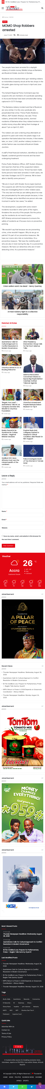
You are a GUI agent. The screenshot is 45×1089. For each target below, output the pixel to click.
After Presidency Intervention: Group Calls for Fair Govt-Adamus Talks (32, 345)
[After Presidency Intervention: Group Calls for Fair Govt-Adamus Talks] (33, 334)
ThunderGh (38, 1073)
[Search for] (42, 8)
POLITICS (18, 1077)
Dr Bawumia (6, 1003)
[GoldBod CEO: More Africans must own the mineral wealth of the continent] (12, 450)
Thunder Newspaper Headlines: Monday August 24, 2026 (23, 986)
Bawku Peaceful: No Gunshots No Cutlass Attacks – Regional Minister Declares (10, 433)
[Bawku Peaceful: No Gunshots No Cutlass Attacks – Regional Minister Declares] (12, 422)
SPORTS (26, 1081)
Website (4, 528)
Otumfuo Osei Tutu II (27, 1010)
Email (4, 519)
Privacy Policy (7, 1037)
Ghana (29, 1003)
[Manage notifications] (40, 1084)
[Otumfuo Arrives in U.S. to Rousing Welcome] (12, 359)
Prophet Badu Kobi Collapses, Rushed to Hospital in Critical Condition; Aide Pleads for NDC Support (33, 434)
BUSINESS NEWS (28, 1077)
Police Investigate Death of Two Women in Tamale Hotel (33, 461)
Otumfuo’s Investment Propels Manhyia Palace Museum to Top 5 (32, 404)
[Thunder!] (14, 8)
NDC (11, 1010)
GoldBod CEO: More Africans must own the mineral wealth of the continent (10, 461)
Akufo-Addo (6, 999)
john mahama (26, 1006)
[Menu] (3, 8)
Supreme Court (17, 1014)
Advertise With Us (8, 1026)
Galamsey (21, 1003)
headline (16, 1006)
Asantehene (17, 999)
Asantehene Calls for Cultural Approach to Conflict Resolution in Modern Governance (10, 345)
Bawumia (26, 999)
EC (14, 1003)
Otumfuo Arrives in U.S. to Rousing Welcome (11, 368)
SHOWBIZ (38, 1077)
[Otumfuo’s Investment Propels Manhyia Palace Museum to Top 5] (33, 394)
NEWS (11, 17)
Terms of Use (6, 1033)
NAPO (5, 1010)
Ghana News (7, 1006)
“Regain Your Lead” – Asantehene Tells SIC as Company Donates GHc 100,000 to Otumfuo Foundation (11, 406)
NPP (17, 1010)
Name (4, 511)
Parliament (6, 1014)
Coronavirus (36, 999)
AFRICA (19, 1081)
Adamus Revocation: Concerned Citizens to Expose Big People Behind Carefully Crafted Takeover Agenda (32, 379)
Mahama (36, 1006)
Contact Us (6, 1030)
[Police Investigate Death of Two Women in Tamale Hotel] (33, 451)
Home (6, 17)
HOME (5, 1077)
